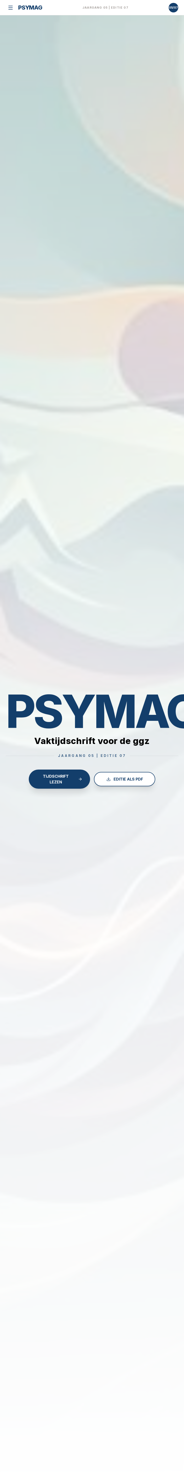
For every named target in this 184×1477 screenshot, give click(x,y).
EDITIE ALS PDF (128, 779)
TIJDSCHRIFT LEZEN (56, 779)
